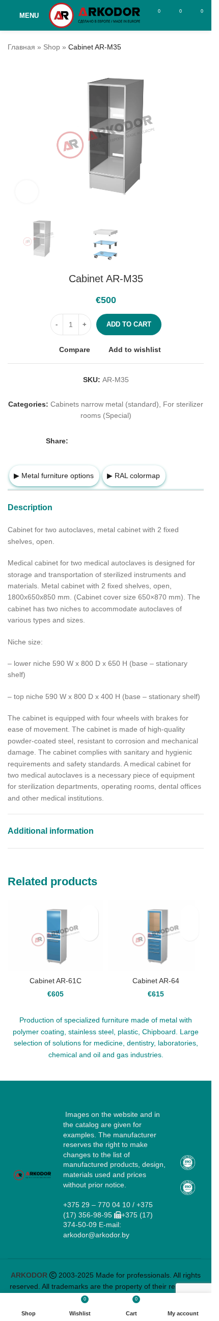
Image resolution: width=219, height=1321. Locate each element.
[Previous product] (173, 47)
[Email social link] (99, 440)
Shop (51, 47)
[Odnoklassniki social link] (111, 440)
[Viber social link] (160, 440)
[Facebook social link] (74, 440)
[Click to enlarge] (26, 191)
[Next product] (197, 47)
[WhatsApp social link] (123, 440)
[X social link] (86, 440)
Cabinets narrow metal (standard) (104, 404)
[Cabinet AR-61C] (55, 936)
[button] (89, 932)
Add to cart (128, 324)
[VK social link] (135, 440)
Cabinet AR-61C (55, 981)
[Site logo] (94, 15)
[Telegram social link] (148, 440)
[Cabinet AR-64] (156, 936)
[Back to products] (185, 47)
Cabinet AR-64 (155, 981)
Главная (21, 47)
